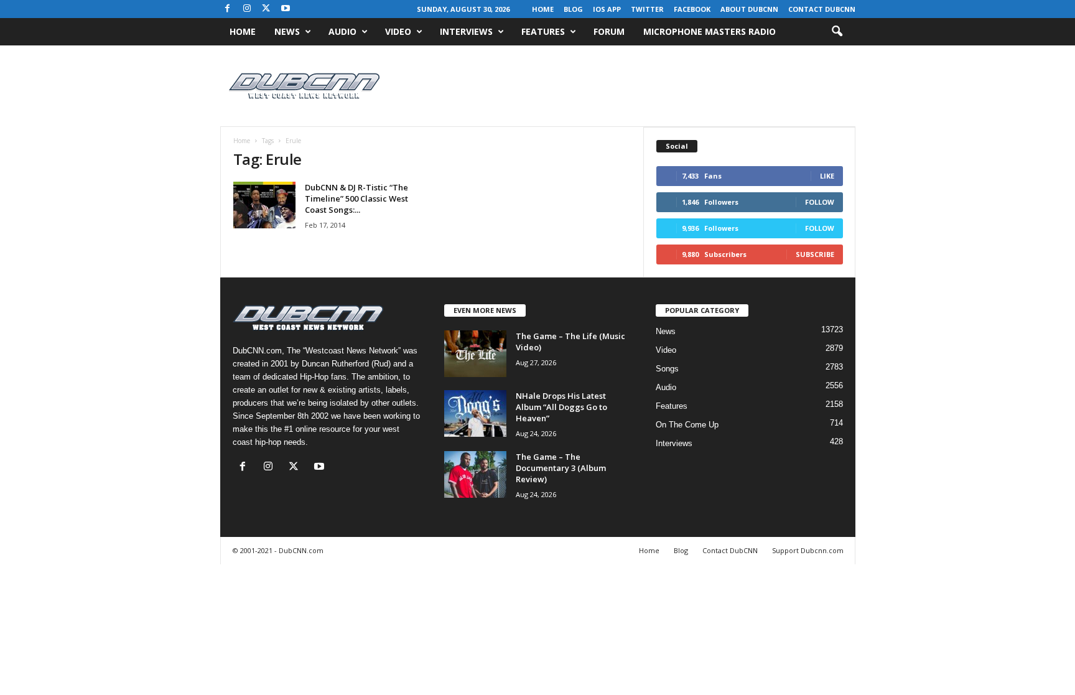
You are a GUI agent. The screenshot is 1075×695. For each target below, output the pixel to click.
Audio (342, 31)
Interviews (466, 31)
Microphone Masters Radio (709, 31)
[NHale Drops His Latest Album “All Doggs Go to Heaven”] (475, 413)
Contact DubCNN (821, 9)
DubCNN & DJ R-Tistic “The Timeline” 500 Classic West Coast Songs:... (356, 198)
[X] (266, 9)
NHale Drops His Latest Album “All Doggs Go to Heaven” (561, 407)
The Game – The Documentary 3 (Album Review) (561, 468)
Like (827, 175)
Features (543, 31)
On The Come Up (687, 424)
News (287, 31)
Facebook (692, 9)
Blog (573, 9)
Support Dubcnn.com (808, 550)
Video (398, 31)
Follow (819, 202)
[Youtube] (285, 9)
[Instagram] (247, 9)
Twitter (647, 9)
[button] (836, 31)
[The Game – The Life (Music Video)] (475, 353)
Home (543, 9)
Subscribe (815, 254)
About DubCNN (749, 9)
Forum (609, 31)
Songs (667, 368)
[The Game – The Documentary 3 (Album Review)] (475, 474)
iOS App (607, 9)
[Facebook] (227, 9)
